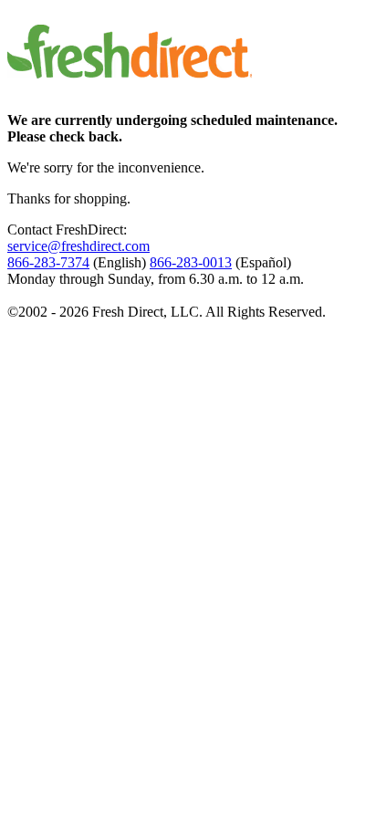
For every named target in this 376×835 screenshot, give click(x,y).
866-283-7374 (48, 262)
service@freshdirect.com (78, 246)
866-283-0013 (191, 262)
